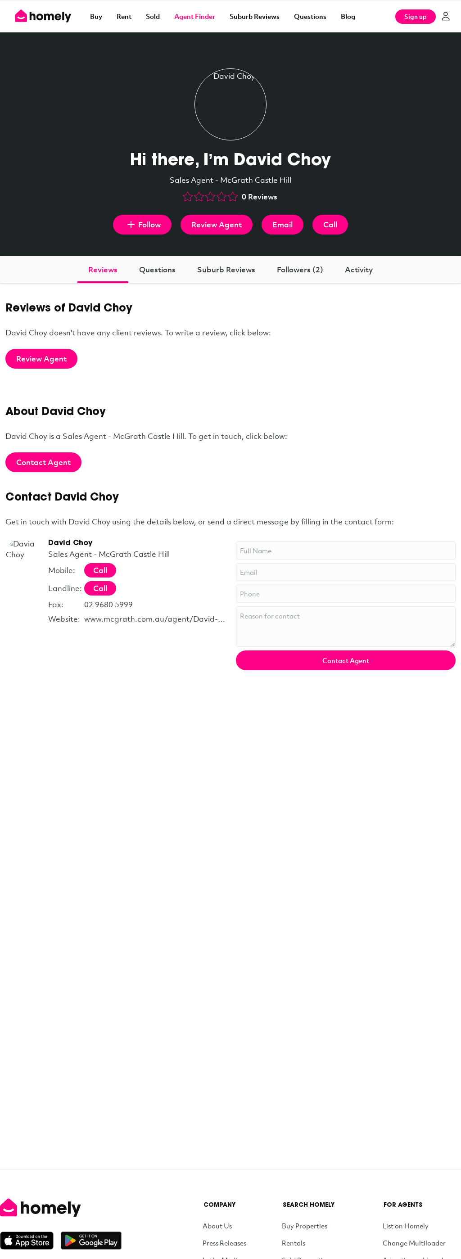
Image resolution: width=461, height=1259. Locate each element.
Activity (359, 269)
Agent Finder (194, 16)
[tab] (102, 269)
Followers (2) (300, 269)
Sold (153, 16)
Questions (310, 16)
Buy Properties (304, 1225)
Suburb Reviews (255, 16)
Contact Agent (43, 462)
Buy (96, 16)
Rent (124, 16)
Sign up (415, 16)
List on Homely (406, 1225)
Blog (348, 16)
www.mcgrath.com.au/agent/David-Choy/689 (154, 619)
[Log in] (445, 16)
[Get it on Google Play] (91, 1241)
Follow (149, 224)
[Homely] (61, 1207)
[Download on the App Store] (30, 1241)
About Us (217, 1225)
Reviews (103, 269)
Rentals (293, 1242)
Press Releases (224, 1242)
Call (330, 224)
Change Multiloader (414, 1242)
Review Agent (216, 224)
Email (282, 224)
